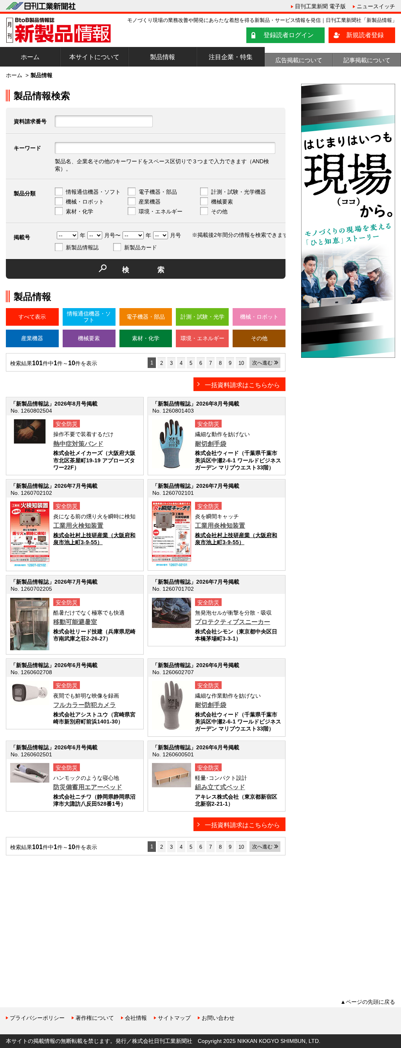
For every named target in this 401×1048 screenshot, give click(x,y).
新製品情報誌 (82, 247)
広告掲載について (298, 60)
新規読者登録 (365, 35)
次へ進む (262, 363)
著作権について (95, 1018)
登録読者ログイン (289, 35)
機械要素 (222, 201)
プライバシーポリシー (37, 1018)
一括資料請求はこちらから (242, 385)
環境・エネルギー (160, 211)
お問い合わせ (218, 1018)
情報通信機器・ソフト (93, 192)
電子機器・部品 (158, 192)
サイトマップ (174, 1018)
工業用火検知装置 (78, 525)
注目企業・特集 (231, 57)
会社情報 (136, 1018)
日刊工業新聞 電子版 (320, 6)
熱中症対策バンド (78, 443)
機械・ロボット (85, 201)
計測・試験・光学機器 (238, 192)
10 (241, 363)
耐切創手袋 (210, 443)
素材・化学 (79, 211)
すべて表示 (32, 317)
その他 (219, 211)
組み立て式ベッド (220, 787)
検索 (157, 270)
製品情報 (162, 57)
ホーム (30, 57)
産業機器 (150, 201)
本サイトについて (94, 57)
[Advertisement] (64, 916)
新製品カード (140, 247)
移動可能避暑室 (75, 622)
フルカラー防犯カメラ (84, 705)
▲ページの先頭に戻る (367, 1002)
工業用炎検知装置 (220, 525)
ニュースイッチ (376, 6)
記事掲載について (366, 60)
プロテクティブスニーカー (232, 622)
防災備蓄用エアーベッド (87, 787)
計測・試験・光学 (202, 317)
